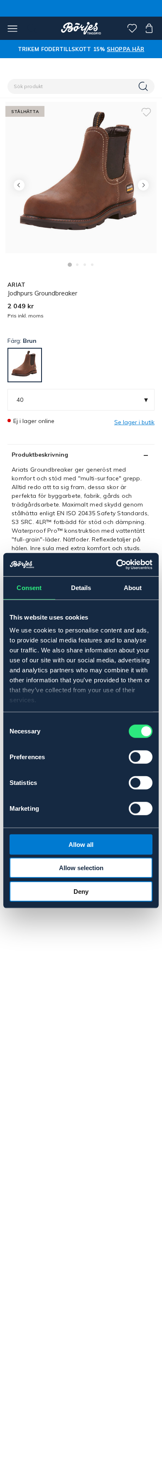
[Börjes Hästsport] (81, 28)
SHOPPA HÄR (125, 49)
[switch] (140, 756)
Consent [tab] (29, 587)
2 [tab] (77, 264)
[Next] (143, 185)
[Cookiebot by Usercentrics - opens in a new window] (116, 564)
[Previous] (19, 185)
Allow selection (81, 867)
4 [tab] (92, 264)
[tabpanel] (81, 177)
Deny (81, 891)
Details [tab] (81, 587)
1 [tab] (70, 264)
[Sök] (144, 86)
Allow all (81, 844)
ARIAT (16, 284)
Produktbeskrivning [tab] (40, 454)
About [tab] (133, 587)
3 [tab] (84, 264)
